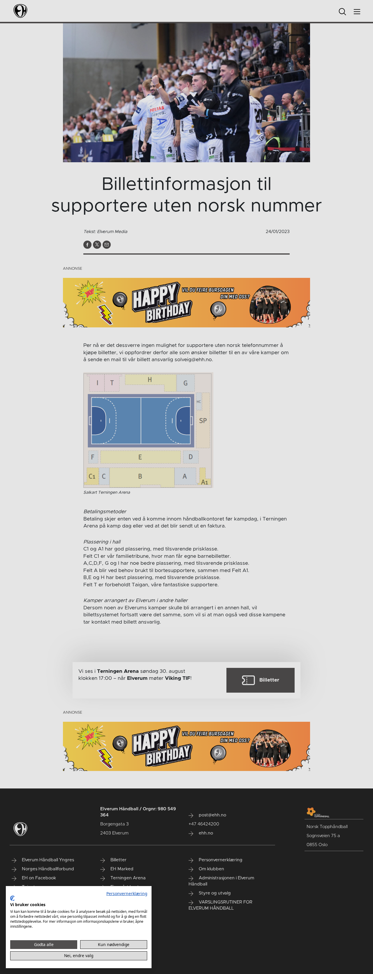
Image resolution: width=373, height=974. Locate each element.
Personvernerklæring (126, 893)
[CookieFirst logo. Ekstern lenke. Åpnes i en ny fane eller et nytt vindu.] (12, 898)
